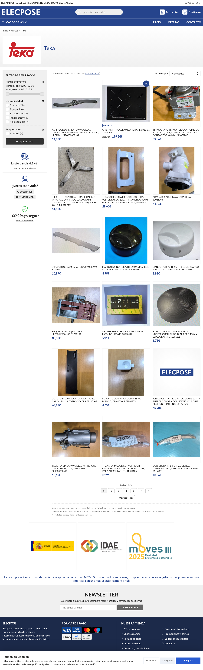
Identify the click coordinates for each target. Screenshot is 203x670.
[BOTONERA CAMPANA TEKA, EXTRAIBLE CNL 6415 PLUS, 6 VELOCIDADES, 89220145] (76, 372)
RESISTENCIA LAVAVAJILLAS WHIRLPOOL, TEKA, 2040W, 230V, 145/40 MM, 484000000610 (74, 468)
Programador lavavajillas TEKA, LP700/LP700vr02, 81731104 (67, 332)
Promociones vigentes (177, 633)
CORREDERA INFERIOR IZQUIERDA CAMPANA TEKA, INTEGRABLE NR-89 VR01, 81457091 (175, 468)
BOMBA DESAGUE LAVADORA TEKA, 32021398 (172, 198)
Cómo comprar (132, 628)
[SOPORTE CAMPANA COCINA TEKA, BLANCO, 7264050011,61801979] (126, 372)
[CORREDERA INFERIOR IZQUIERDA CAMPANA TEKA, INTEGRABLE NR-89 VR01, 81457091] (176, 439)
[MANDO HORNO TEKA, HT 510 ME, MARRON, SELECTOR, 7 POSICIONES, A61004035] (126, 240)
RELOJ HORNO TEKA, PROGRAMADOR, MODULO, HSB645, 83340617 (123, 332)
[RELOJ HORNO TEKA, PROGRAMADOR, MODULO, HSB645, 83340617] (126, 305)
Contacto (170, 643)
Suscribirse (130, 607)
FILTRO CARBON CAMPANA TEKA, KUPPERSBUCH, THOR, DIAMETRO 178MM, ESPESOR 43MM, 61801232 (175, 334)
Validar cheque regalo (176, 638)
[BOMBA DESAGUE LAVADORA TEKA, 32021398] (176, 170)
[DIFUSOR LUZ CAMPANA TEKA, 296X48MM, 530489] (76, 240)
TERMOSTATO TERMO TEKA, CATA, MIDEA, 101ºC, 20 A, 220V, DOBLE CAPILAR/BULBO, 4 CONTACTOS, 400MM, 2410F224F (176, 132)
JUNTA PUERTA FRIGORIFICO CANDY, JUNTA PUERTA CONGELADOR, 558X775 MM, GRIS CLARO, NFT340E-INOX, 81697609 (176, 401)
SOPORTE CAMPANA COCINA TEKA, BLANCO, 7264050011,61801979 (121, 400)
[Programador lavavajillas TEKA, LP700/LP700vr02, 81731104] (76, 305)
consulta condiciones (25, 168)
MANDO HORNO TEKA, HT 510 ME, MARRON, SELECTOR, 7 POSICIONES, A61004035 (126, 268)
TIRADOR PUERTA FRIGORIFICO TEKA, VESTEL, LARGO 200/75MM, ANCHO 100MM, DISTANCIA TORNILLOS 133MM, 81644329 (125, 200)
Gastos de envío (132, 643)
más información (24, 220)
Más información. (88, 664)
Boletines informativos (177, 628)
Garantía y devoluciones (137, 648)
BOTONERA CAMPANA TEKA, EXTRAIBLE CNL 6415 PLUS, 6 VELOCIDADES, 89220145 (74, 400)
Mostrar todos (92, 73)
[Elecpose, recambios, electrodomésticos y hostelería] (21, 12)
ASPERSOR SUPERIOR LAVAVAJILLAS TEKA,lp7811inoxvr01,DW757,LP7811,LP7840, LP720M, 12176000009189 (75, 132)
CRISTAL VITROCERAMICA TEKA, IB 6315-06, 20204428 (126, 131)
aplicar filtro (26, 141)
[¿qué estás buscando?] (99, 11)
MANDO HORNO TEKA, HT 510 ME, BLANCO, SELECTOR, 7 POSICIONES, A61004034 (176, 268)
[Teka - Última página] (148, 490)
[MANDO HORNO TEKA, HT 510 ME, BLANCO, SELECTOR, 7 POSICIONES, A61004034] (176, 240)
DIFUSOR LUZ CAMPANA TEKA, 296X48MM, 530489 (74, 268)
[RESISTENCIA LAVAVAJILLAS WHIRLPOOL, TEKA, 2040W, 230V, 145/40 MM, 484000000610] (76, 439)
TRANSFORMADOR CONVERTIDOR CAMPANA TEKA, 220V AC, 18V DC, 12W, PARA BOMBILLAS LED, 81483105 (123, 468)
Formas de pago (132, 638)
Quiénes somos (132, 633)
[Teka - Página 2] (141, 490)
